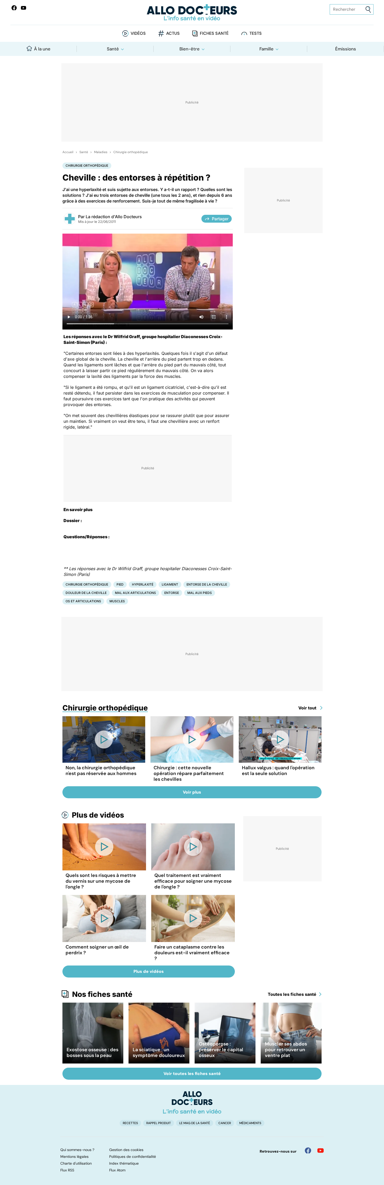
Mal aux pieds (199, 593)
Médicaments (250, 1123)
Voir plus (192, 792)
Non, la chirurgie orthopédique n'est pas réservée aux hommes (101, 771)
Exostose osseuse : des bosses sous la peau (92, 1052)
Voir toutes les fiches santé (192, 1073)
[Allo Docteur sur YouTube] (320, 1150)
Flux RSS (67, 1170)
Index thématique (124, 1163)
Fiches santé (214, 33)
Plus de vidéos (98, 815)
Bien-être (189, 49)
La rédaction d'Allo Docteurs (114, 216)
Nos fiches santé (102, 994)
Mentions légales (74, 1156)
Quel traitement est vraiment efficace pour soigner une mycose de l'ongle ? (193, 881)
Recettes (130, 1123)
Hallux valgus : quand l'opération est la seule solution (278, 771)
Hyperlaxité (142, 584)
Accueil (67, 152)
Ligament (170, 584)
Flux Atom (117, 1170)
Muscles (117, 601)
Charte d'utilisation (76, 1163)
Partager (220, 218)
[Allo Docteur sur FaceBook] (14, 7)
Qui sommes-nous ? (77, 1149)
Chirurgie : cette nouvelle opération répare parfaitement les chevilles (189, 773)
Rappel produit (158, 1123)
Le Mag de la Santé (194, 1123)
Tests (255, 33)
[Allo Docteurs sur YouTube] (23, 7)
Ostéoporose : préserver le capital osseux (221, 1049)
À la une (42, 49)
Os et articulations (83, 601)
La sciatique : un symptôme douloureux (159, 1052)
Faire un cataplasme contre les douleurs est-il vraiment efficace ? (192, 953)
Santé (113, 49)
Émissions (345, 49)
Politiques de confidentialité (132, 1156)
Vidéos (138, 33)
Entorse (171, 593)
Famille (266, 49)
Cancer (224, 1123)
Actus (173, 33)
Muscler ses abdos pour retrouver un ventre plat (286, 1049)
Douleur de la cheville (86, 593)
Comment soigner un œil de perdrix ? (97, 950)
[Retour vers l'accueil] (192, 12)
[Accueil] (192, 1102)
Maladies (100, 152)
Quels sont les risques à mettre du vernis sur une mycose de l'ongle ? (101, 881)
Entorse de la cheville (207, 584)
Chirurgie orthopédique (130, 152)
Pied (120, 584)
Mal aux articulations (135, 593)
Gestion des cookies (126, 1149)
